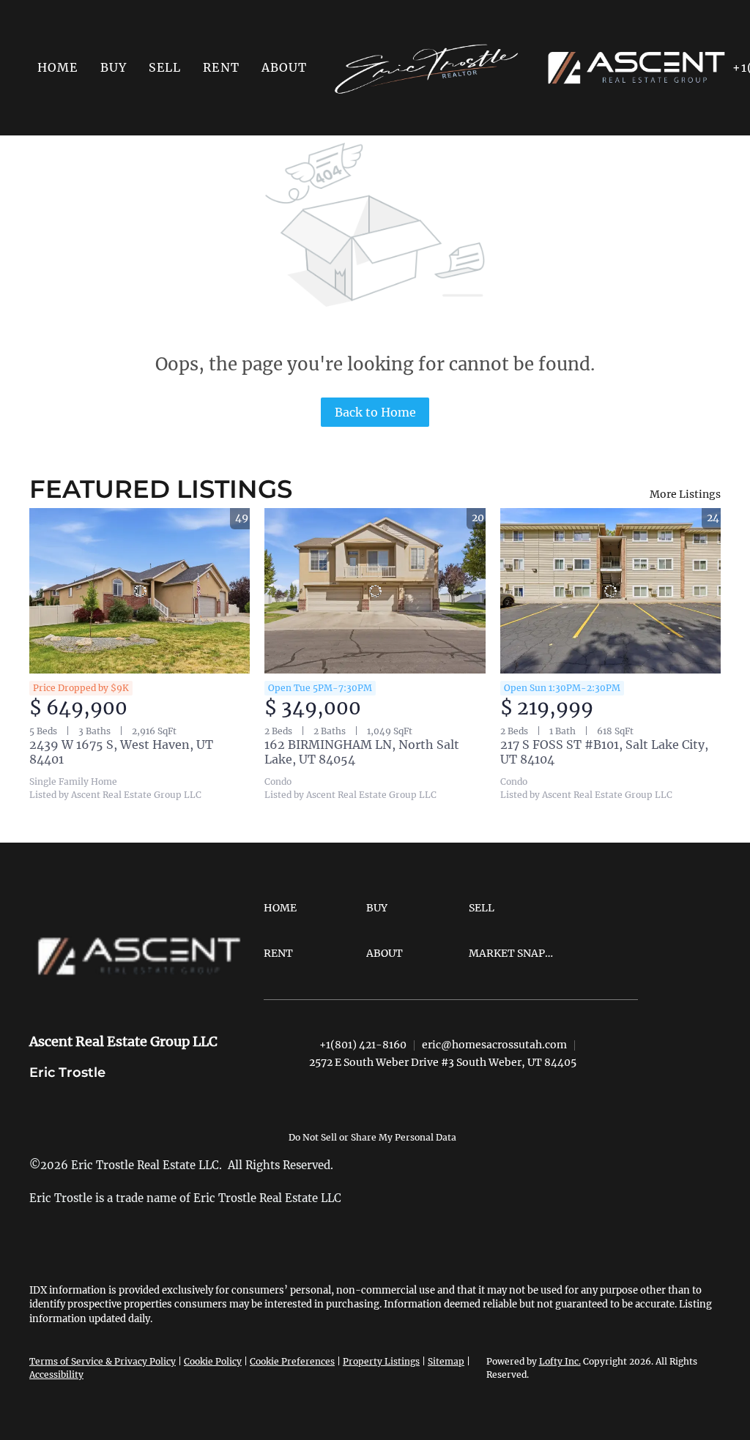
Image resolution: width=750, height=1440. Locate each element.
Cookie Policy (213, 1361)
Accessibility (56, 1374)
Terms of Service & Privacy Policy (102, 1361)
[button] (113, 67)
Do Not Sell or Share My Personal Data (372, 1137)
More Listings (685, 494)
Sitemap (446, 1361)
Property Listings (381, 1361)
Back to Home (375, 412)
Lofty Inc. (560, 1361)
